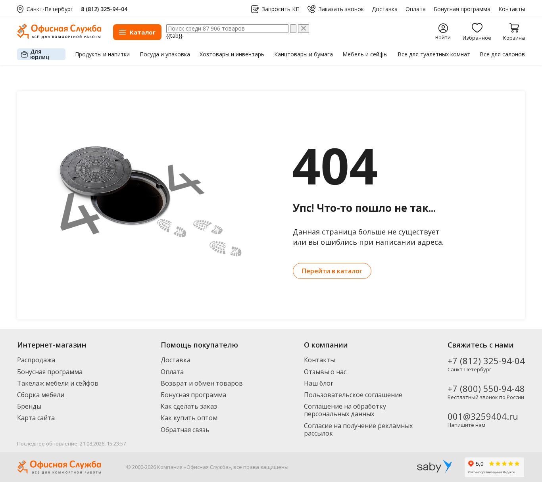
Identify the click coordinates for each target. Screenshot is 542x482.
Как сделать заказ (189, 406)
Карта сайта (36, 417)
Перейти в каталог (332, 271)
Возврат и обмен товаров (202, 383)
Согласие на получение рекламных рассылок (358, 429)
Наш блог (318, 383)
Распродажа (36, 359)
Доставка (385, 9)
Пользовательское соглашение (353, 394)
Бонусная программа (462, 9)
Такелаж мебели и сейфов (57, 383)
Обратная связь (185, 429)
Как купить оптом (189, 417)
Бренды (29, 406)
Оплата (416, 9)
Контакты (511, 9)
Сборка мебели (40, 394)
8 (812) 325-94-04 (104, 9)
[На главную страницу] (59, 36)
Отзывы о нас (325, 371)
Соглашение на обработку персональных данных (345, 410)
